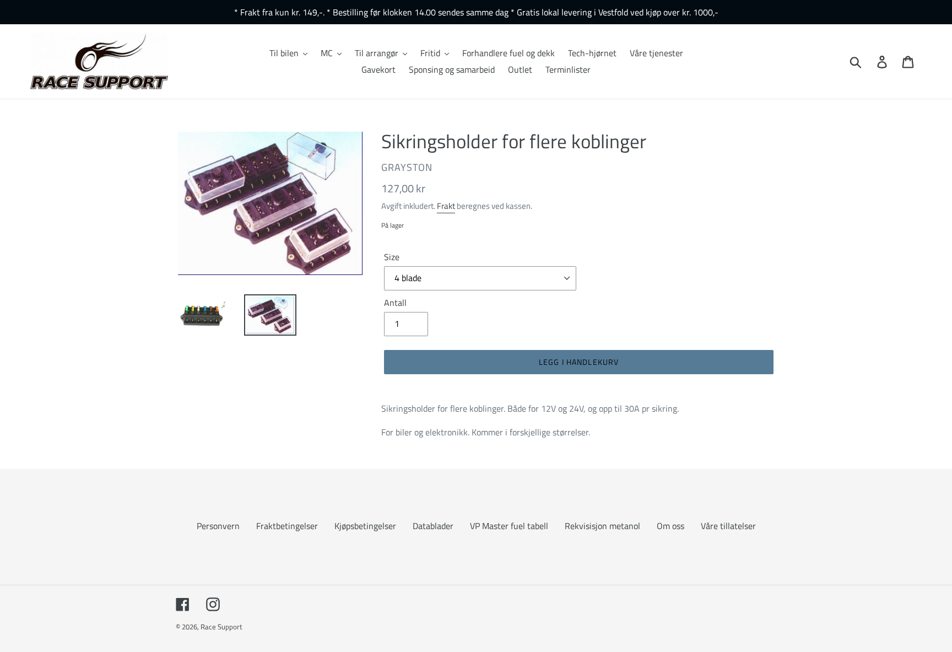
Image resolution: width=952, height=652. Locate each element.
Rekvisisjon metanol (602, 525)
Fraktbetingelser (287, 525)
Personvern (218, 525)
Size (391, 256)
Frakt (446, 206)
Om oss (670, 525)
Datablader (433, 525)
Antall (395, 302)
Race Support (221, 626)
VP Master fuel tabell (509, 525)
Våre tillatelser (728, 525)
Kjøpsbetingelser (365, 525)
